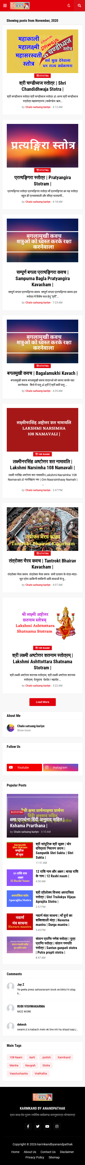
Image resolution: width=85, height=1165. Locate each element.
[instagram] (57, 1126)
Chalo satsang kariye (30, 726)
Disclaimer (67, 1152)
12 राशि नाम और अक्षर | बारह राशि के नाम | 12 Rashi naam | (57, 873)
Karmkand (64, 1057)
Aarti (32, 1057)
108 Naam (16, 1057)
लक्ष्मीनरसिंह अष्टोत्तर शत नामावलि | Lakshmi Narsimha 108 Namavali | (42, 465)
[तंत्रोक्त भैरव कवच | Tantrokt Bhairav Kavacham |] (42, 529)
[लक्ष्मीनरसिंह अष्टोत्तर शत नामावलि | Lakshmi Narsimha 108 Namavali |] (42, 430)
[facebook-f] (28, 1126)
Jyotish (46, 1057)
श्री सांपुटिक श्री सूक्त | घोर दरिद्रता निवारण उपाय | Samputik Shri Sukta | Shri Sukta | (54, 851)
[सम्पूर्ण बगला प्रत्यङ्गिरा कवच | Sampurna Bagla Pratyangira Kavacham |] (42, 240)
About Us (30, 1152)
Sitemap (54, 1157)
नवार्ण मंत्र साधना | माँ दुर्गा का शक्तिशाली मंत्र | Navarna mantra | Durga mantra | (54, 920)
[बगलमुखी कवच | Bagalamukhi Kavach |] (42, 341)
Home (15, 1152)
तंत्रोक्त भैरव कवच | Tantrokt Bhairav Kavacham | (42, 564)
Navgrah (30, 1065)
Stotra (46, 1065)
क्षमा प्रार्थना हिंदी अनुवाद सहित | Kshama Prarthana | (37, 823)
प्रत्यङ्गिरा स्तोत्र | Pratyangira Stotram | (42, 181)
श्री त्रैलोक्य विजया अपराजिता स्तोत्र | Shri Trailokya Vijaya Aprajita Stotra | (56, 897)
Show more (24, 730)
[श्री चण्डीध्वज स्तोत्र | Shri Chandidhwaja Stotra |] (42, 51)
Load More (42, 702)
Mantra (14, 1065)
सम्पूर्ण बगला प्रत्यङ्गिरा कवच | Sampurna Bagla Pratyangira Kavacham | (42, 278)
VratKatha (41, 1073)
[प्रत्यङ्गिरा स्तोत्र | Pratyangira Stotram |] (42, 146)
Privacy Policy (35, 1157)
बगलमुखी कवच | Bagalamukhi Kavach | (42, 373)
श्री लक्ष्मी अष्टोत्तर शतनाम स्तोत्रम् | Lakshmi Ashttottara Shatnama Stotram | (42, 661)
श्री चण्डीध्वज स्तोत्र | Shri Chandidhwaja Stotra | (42, 86)
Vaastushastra (19, 1073)
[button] (5, 5)
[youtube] (47, 1126)
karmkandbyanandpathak (55, 1144)
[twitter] (37, 1126)
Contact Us (48, 1152)
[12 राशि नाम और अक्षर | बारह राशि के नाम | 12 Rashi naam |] (20, 877)
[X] (60, 759)
